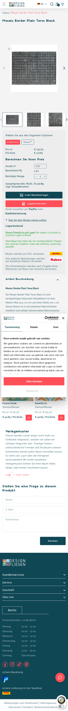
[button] (3, 4)
